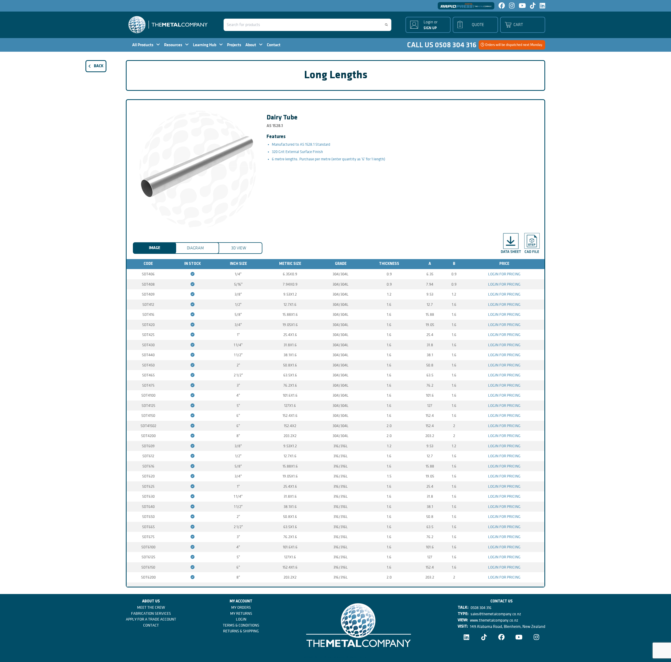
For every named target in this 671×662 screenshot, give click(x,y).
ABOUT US (151, 601)
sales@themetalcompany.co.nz (495, 614)
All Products (143, 45)
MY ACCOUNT (241, 601)
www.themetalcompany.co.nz (494, 620)
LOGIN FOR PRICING (504, 274)
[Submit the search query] (386, 24)
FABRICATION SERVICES (151, 613)
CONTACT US (501, 601)
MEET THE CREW (151, 607)
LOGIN (241, 619)
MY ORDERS (241, 607)
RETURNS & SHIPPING (241, 631)
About (251, 45)
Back (99, 66)
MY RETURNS (241, 613)
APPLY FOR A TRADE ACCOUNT (151, 619)
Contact (273, 45)
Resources (173, 45)
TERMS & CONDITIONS (241, 625)
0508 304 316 (480, 608)
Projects (234, 45)
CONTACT (151, 625)
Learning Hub (205, 45)
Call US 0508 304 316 (442, 45)
